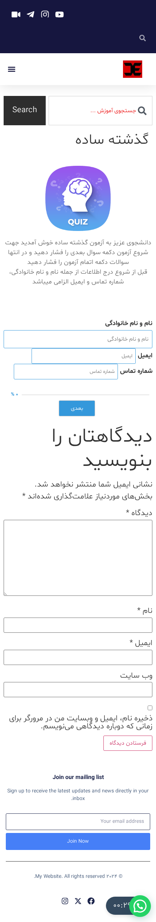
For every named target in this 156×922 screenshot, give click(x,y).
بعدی (77, 408)
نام (144, 611)
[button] (11, 69)
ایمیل (141, 643)
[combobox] (100, 110)
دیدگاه (139, 513)
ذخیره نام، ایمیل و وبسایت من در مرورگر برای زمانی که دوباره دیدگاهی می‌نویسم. (80, 723)
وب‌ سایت (136, 676)
